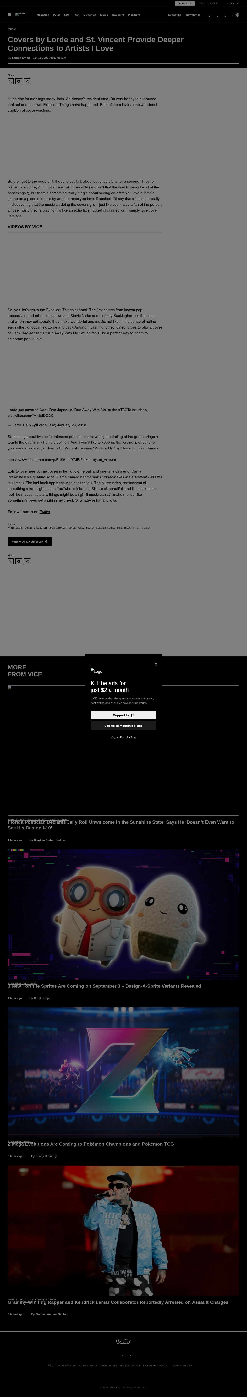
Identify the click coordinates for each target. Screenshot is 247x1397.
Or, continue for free (123, 737)
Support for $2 (123, 715)
